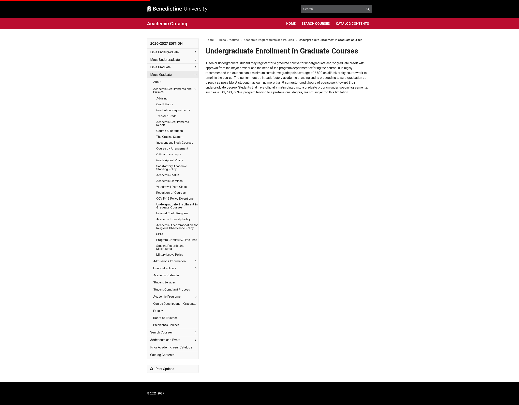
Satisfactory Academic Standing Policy (171, 167)
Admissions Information (169, 261)
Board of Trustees (165, 318)
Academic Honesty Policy (173, 219)
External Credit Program (172, 213)
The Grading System (169, 137)
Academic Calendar (166, 275)
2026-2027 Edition (166, 43)
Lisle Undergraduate (164, 52)
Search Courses (316, 24)
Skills (159, 234)
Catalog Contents (352, 24)
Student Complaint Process (171, 289)
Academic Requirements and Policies (172, 90)
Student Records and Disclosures (170, 247)
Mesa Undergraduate (165, 60)
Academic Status (167, 175)
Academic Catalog (167, 24)
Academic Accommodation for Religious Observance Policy (177, 226)
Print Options (164, 369)
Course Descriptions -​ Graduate (174, 304)
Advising (161, 98)
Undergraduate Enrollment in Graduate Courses (177, 206)
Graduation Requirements (173, 110)
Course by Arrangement (172, 148)
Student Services (164, 282)
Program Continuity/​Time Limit (176, 240)
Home (291, 24)
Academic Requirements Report (172, 123)
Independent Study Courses (174, 142)
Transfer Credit (166, 116)
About (157, 82)
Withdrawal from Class (171, 187)
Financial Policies (164, 268)
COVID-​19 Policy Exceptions (175, 198)
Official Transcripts (168, 154)
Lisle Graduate (160, 67)
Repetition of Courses (171, 192)
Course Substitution (169, 131)
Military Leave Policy (169, 254)
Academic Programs (167, 296)
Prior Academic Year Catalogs (171, 347)
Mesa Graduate (161, 75)
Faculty (158, 311)
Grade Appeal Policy (169, 160)
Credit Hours (164, 104)
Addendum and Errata (165, 340)
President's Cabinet (166, 325)
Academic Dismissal (169, 181)
